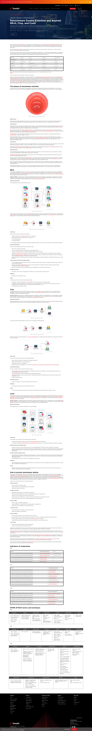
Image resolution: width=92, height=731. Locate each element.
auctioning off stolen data (39, 178)
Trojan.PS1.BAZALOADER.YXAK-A (53, 599)
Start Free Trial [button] (72, 8)
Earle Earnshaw (35, 30)
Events (43, 706)
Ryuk (47, 396)
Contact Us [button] (79, 8)
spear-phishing (25, 236)
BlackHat (43, 704)
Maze (17, 49)
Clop (11, 291)
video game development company (41, 137)
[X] (70, 727)
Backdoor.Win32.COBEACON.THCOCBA (54, 593)
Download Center (77, 702)
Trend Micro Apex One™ (31, 541)
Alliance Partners (29, 700)
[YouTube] (72, 727)
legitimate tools (24, 264)
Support (62, 5)
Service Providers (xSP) (30, 706)
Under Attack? (57, 5)
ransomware (44, 44)
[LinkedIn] (74, 727)
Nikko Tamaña (46, 30)
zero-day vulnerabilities (31, 336)
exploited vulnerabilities (35, 397)
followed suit (53, 146)
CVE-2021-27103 (48, 364)
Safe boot (12, 215)
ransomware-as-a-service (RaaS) (16, 81)
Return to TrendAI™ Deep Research (17, 14)
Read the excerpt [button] (83, 1)
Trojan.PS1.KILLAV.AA (51, 595)
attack (32, 395)
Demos (75, 700)
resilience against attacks (54, 478)
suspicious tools (35, 518)
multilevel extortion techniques (45, 77)
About (11, 697)
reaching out (54, 158)
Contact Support (60, 697)
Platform (75, 697)
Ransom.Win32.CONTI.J (51, 597)
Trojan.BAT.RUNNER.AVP (52, 601)
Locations (11, 702)
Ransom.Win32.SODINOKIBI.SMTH (45, 553)
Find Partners (28, 697)
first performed (16, 146)
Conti (13, 395)
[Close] (90, 729)
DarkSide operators (13, 154)
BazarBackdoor (35, 441)
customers (42, 297)
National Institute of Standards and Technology (19, 476)
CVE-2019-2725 (18, 253)
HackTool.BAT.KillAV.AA (51, 603)
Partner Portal (28, 708)
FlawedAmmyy (16, 371)
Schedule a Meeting (61, 702)
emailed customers (28, 157)
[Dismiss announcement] (89, 2)
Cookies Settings (67, 729)
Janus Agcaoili (25, 30)
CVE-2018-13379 (19, 254)
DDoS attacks (29, 147)
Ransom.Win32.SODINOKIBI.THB (45, 555)
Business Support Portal (62, 700)
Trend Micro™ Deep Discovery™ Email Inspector (44, 538)
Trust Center (12, 711)
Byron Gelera (41, 30)
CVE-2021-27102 (41, 364)
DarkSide (11, 133)
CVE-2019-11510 (25, 254)
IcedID (29, 213)
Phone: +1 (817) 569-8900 (74, 724)
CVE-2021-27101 (35, 364)
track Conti (22, 398)
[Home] (17, 723)
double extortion (21, 44)
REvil (36, 171)
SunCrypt (22, 146)
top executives (35, 297)
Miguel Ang (30, 30)
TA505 (50, 301)
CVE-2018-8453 (29, 282)
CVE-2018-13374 (33, 443)
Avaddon (47, 146)
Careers (11, 712)
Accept (74, 729)
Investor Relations (13, 700)
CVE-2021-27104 (56, 364)
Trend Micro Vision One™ (14, 530)
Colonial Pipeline (13, 134)
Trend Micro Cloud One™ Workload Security (42, 534)
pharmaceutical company (40, 292)
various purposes (51, 214)
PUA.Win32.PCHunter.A (43, 557)
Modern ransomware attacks (52, 44)
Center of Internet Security (55, 475)
